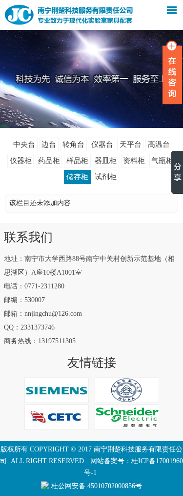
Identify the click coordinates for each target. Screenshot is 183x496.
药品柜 (49, 161)
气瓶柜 (162, 161)
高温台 (159, 144)
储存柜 (77, 177)
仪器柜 (21, 161)
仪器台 (102, 144)
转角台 (73, 144)
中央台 (24, 144)
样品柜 (77, 161)
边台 (48, 144)
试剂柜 (106, 177)
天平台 (131, 144)
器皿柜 (106, 161)
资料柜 (134, 161)
